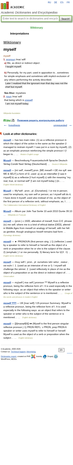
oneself (29, 100)
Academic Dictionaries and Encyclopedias (29, 12)
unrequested (60, 125)
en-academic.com (13, 5)
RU (49, 2)
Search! (65, 18)
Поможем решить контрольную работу (40, 120)
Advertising (31, 352)
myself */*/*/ (9, 303)
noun (9, 96)
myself (7, 140)
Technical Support (18, 352)
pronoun (10, 59)
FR (68, 2)
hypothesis (14, 125)
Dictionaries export (8, 356)
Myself (7, 160)
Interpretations (19, 33)
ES (61, 2)
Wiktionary (36, 27)
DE (55, 2)
